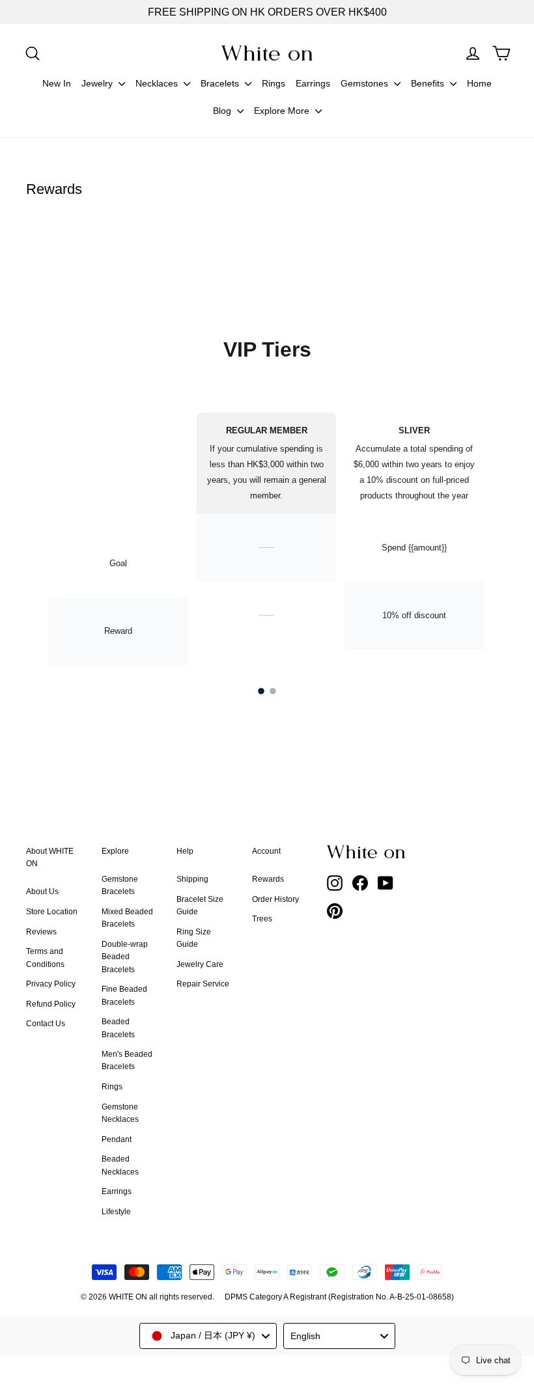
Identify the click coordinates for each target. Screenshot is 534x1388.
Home (479, 83)
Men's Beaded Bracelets (127, 1060)
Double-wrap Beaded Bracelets (125, 957)
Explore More (283, 110)
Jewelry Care (199, 964)
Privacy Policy (51, 983)
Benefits (429, 83)
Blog (223, 110)
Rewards (268, 879)
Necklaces (157, 83)
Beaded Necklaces (120, 1165)
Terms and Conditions (45, 957)
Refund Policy (51, 1004)
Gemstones (366, 83)
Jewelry (98, 83)
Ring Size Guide (193, 938)
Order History (275, 899)
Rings (273, 83)
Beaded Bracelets (118, 1028)
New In (56, 83)
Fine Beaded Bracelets (124, 995)
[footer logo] (367, 851)
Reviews (41, 931)
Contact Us (45, 1023)
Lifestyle (116, 1211)
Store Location (51, 911)
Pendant (117, 1139)
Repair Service (202, 983)
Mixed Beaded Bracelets (127, 918)
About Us (42, 891)
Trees (262, 918)
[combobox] (208, 1336)
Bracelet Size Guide (199, 905)
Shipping (192, 879)
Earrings (313, 83)
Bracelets (221, 83)
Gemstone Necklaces (120, 1113)
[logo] (267, 53)
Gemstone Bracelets (120, 885)
